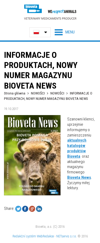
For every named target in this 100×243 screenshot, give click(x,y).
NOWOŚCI (38, 93)
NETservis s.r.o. (66, 236)
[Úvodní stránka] (50, 12)
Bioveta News (79, 177)
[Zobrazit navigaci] (65, 32)
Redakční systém (24, 236)
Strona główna (14, 93)
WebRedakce (45, 236)
